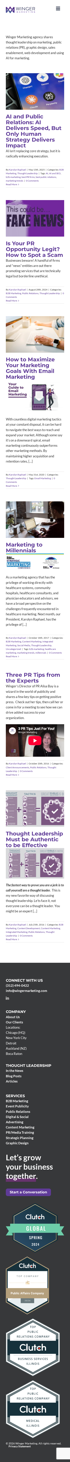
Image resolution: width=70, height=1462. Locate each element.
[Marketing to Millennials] (35, 519)
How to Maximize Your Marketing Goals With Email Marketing (30, 368)
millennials (40, 652)
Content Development (38, 817)
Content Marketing (37, 523)
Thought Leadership (43, 101)
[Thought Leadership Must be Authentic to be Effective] (35, 808)
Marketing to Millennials (29, 510)
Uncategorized (35, 531)
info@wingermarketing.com (26, 991)
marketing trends (14, 180)
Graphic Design (17, 1143)
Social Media (29, 527)
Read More (11, 184)
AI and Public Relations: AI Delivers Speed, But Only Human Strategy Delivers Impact (33, 131)
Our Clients (14, 1022)
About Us (13, 1017)
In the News (14, 1071)
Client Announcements (17, 767)
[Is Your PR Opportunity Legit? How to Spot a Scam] (35, 218)
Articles (12, 1081)
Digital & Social (17, 1117)
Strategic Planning (19, 1138)
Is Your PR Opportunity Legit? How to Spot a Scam (34, 249)
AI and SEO (55, 173)
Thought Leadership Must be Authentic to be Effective (29, 795)
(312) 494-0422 (17, 985)
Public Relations (38, 222)
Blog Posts (13, 1076)
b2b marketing (13, 177)
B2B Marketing (24, 101)
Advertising (14, 1122)
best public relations (46, 177)
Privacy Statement (20, 1446)
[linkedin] (7, 998)
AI (47, 173)
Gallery (40, 510)
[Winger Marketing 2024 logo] (20, 8)
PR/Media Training (20, 1132)
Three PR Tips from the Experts (33, 678)
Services (15, 1096)
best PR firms (28, 177)
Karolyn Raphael (17, 169)
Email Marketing (42, 478)
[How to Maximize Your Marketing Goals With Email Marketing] (35, 334)
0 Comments (32, 180)
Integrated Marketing (37, 820)
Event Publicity (17, 1106)
